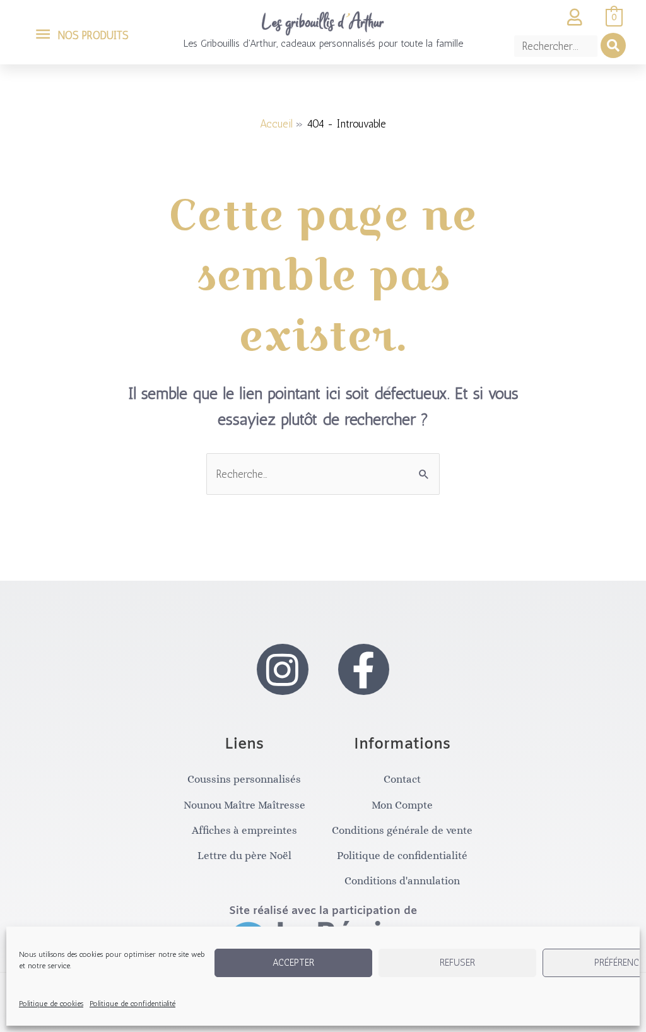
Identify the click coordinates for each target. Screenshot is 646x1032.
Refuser (457, 962)
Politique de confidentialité (132, 1003)
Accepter (293, 962)
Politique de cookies (51, 1003)
